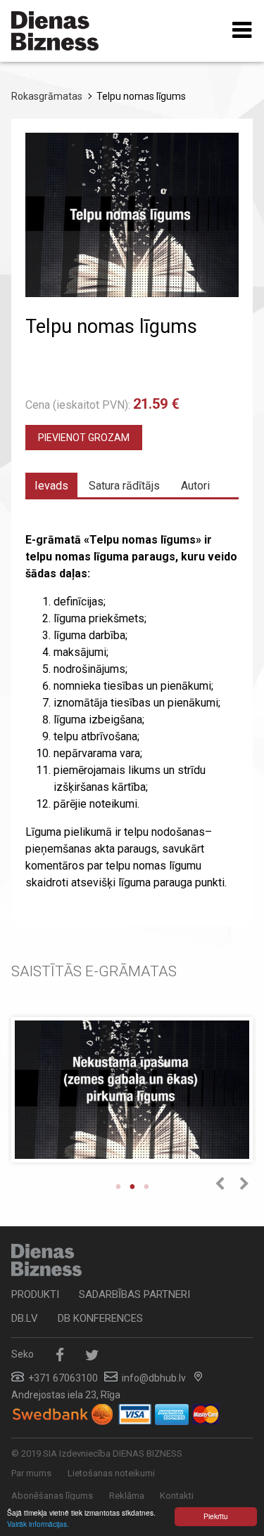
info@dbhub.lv (154, 1378)
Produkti (35, 1294)
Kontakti (177, 1495)
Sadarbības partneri (134, 1294)
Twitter (91, 1355)
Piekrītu (215, 1516)
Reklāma (126, 1495)
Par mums (31, 1473)
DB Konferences (100, 1318)
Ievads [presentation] (51, 485)
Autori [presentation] (195, 485)
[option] (132, 1094)
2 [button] (132, 1186)
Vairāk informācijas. (38, 1523)
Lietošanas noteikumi (111, 1473)
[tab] (51, 485)
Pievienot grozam (84, 437)
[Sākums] (55, 31)
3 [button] (146, 1186)
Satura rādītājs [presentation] (124, 485)
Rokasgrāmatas (46, 96)
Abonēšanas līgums (52, 1495)
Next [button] (244, 1184)
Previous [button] (219, 1184)
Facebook (59, 1355)
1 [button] (118, 1186)
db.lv (24, 1318)
